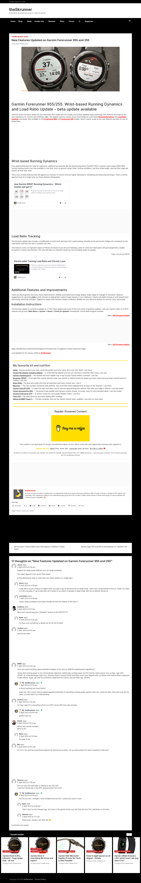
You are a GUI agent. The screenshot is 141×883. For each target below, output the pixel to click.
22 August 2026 (63, 863)
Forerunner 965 (50, 119)
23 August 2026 (35, 863)
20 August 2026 (119, 863)
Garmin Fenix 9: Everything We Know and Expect (42, 858)
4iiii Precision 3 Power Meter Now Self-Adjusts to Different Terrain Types (39, 548)
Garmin (31, 511)
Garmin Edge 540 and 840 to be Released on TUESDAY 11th (104, 547)
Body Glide (17, 383)
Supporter (89, 21)
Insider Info (39, 21)
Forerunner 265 (67, 119)
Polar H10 (17, 396)
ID (45, 497)
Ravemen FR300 (19, 378)
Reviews (51, 21)
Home (13, 21)
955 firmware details (121, 316)
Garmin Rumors (36, 851)
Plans (62, 21)
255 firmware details (121, 345)
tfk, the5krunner (28, 683)
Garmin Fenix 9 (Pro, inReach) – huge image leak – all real (12, 858)
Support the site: (42, 449)
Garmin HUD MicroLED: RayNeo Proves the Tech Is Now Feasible (69, 858)
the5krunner (20, 9)
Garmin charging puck (22, 376)
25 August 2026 (7, 863)
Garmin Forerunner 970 (22, 394)
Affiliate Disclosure (86, 453)
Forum (71, 21)
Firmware (18, 511)
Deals (29, 21)
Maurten (16, 386)
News (26, 36)
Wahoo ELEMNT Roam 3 (22, 399)
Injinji (15, 370)
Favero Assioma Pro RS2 (23, 391)
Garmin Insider (17, 36)
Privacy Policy (40, 879)
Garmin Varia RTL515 (21, 388)
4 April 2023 (15, 44)
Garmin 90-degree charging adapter (28, 373)
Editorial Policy (71, 453)
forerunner (25, 511)
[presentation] (127, 834)
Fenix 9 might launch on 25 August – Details (98, 857)
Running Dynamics (106, 117)
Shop (20, 21)
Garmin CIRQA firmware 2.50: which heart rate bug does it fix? (126, 858)
